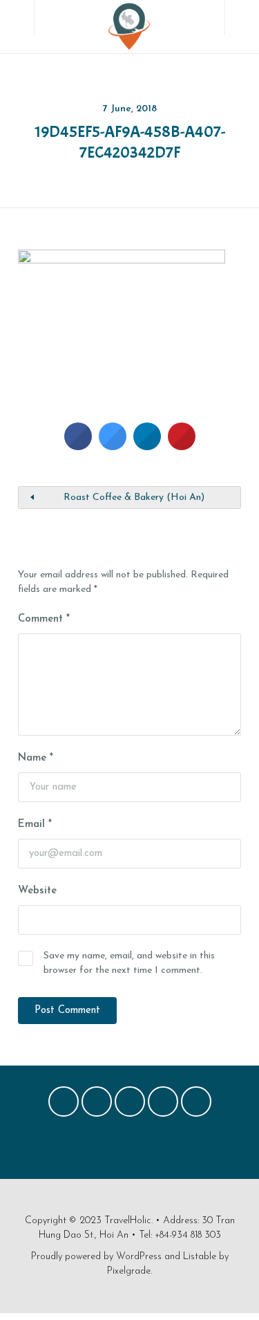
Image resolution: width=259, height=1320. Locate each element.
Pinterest (130, 1105)
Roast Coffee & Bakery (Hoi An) (134, 497)
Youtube (196, 1105)
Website (37, 891)
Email (35, 824)
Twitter (97, 1105)
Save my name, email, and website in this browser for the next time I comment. (129, 963)
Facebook (63, 1105)
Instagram (163, 1105)
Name (35, 758)
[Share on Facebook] (78, 446)
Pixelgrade (129, 1271)
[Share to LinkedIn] (147, 446)
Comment (44, 619)
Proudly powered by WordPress (96, 1257)
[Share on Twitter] (112, 446)
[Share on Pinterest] (181, 446)
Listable (199, 1257)
